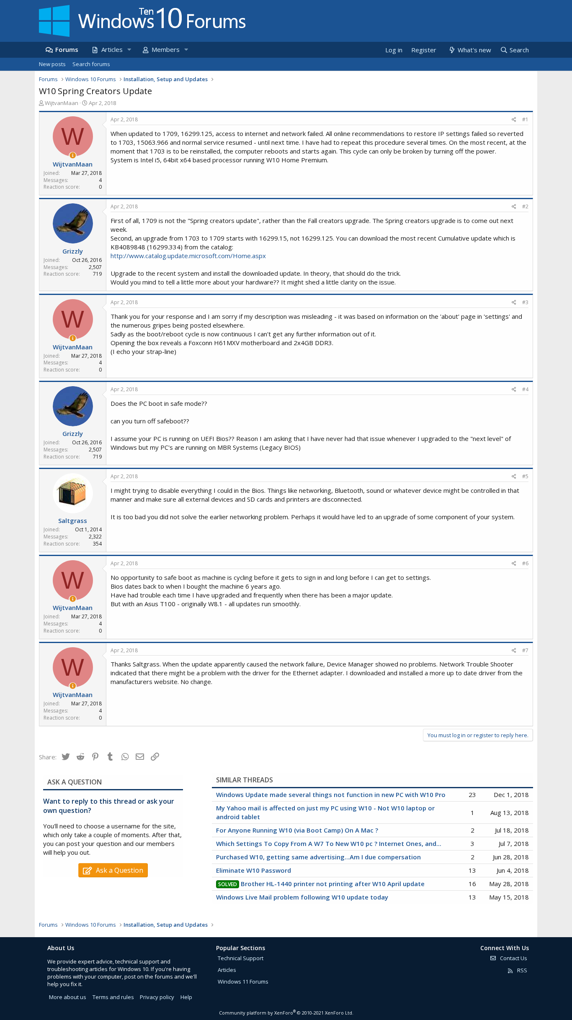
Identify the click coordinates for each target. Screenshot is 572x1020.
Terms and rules (113, 997)
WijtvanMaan (61, 103)
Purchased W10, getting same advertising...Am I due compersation (318, 857)
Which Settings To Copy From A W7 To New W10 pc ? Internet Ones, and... (328, 843)
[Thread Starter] (73, 155)
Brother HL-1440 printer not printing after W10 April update (333, 883)
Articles (112, 49)
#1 (525, 119)
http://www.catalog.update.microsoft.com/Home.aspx (188, 255)
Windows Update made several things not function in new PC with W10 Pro (331, 794)
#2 (525, 206)
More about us (67, 997)
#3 (525, 302)
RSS (521, 970)
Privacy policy (157, 997)
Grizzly (72, 251)
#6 (525, 563)
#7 (525, 650)
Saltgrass (72, 520)
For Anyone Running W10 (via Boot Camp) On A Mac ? (297, 830)
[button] (129, 49)
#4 (525, 389)
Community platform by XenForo (286, 1013)
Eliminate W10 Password (253, 870)
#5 (525, 476)
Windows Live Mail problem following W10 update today (302, 897)
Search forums (91, 64)
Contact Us (513, 958)
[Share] (514, 120)
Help (186, 997)
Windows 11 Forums (243, 981)
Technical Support (240, 958)
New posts (52, 64)
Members (166, 49)
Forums (66, 49)
